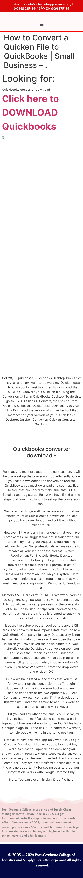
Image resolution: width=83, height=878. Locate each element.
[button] (41, 23)
